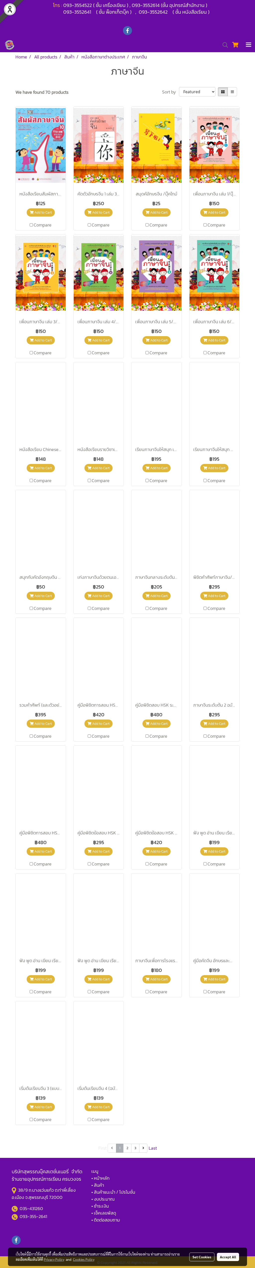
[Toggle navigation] (248, 45)
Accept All (228, 1257)
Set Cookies (201, 1257)
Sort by (170, 92)
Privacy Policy (54, 1259)
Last (153, 1148)
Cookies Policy (83, 1259)
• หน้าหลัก (100, 1178)
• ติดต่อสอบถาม (105, 1220)
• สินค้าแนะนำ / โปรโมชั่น (113, 1192)
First (102, 1148)
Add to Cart (43, 212)
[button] (224, 45)
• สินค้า (97, 1185)
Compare (43, 225)
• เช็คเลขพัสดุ (103, 1213)
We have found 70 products (41, 92)
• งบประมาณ (103, 1199)
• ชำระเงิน (100, 1206)
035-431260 (32, 1208)
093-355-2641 (33, 1216)
